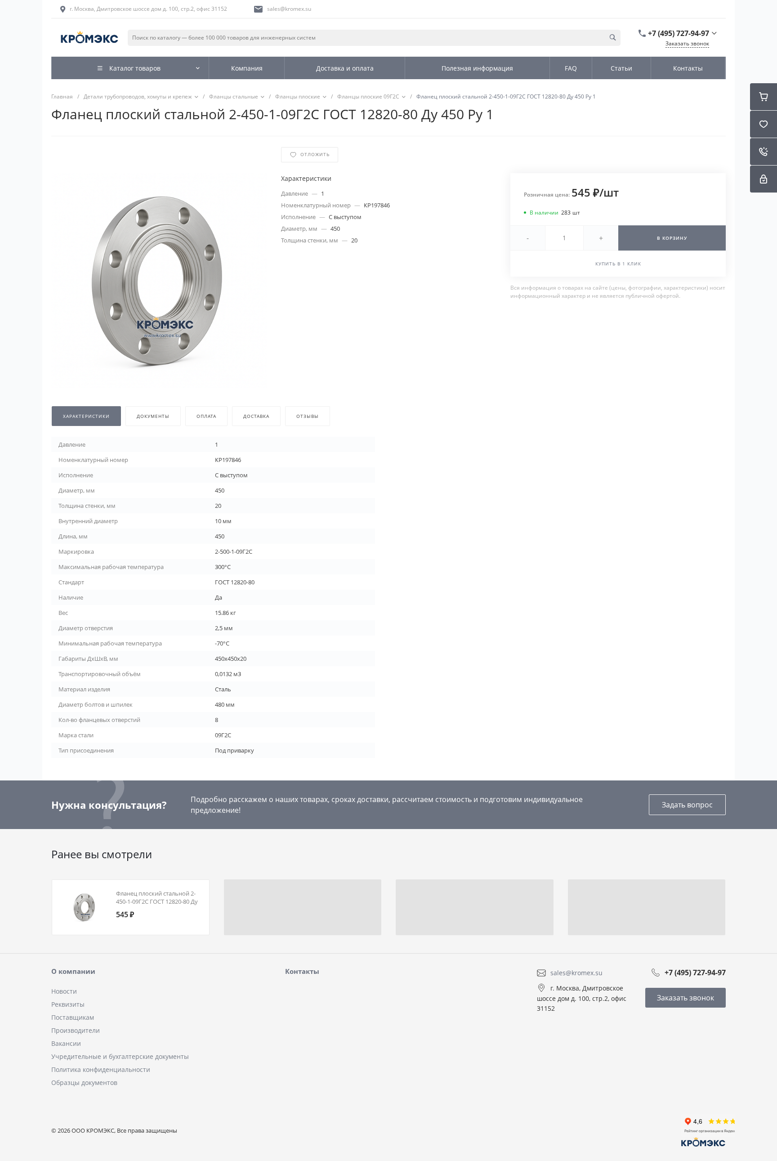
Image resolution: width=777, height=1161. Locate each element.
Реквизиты (68, 1004)
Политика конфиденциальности (100, 1069)
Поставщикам (72, 1017)
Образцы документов (84, 1082)
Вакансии (66, 1043)
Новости (64, 991)
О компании (73, 971)
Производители (75, 1030)
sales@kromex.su (289, 9)
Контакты (302, 971)
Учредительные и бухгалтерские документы (120, 1056)
